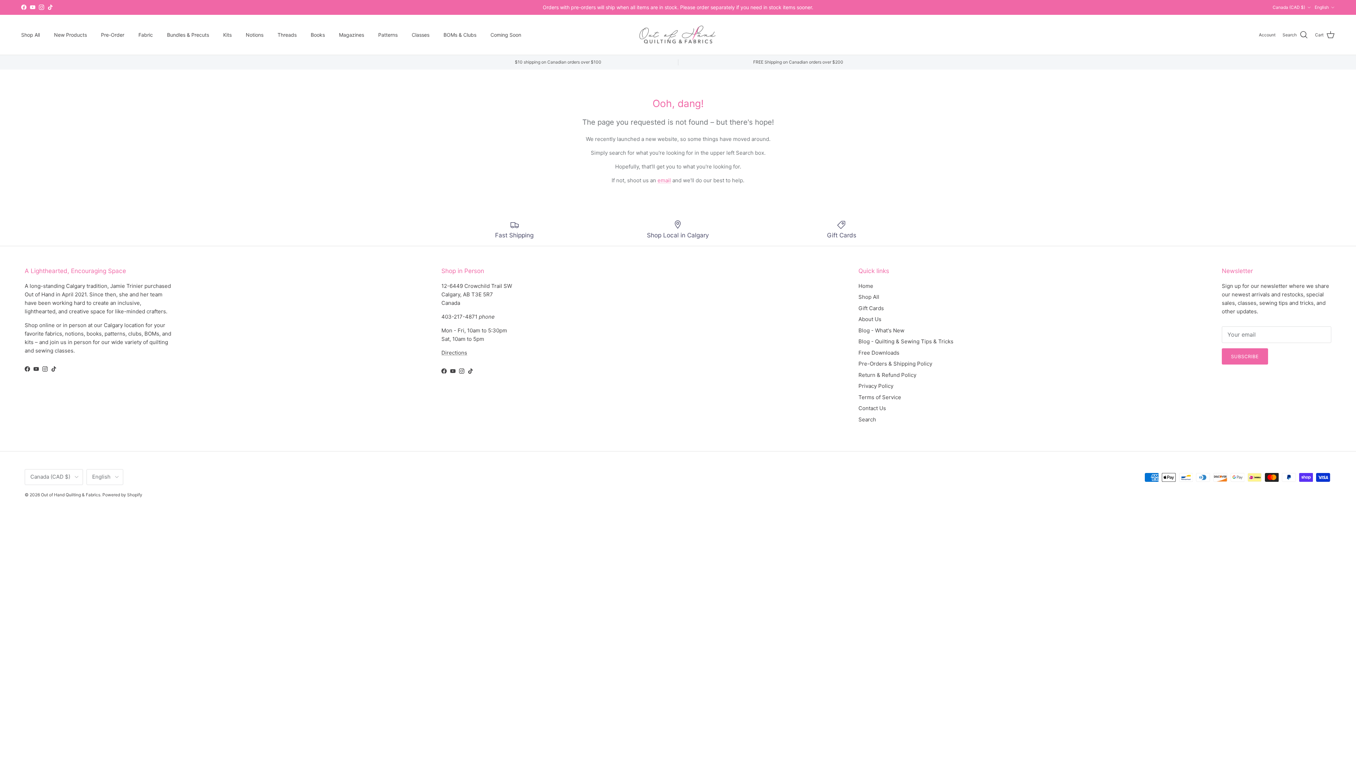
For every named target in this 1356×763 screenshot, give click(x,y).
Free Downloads (878, 352)
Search (867, 419)
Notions (254, 35)
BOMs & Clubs (460, 35)
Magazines (351, 35)
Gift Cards (871, 308)
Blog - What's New (881, 330)
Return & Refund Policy (887, 375)
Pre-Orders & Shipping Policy (895, 363)
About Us (869, 319)
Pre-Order (112, 35)
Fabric (145, 35)
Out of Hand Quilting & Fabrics (70, 494)
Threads (287, 35)
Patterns (388, 35)
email (664, 180)
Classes (420, 35)
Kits (227, 35)
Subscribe (1245, 356)
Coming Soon (505, 35)
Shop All (30, 35)
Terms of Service (879, 397)
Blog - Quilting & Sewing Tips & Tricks (905, 341)
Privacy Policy (875, 386)
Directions (454, 352)
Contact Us (872, 408)
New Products (70, 35)
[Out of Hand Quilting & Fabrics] (678, 35)
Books (318, 35)
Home (865, 286)
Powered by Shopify (122, 494)
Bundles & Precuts (188, 35)
